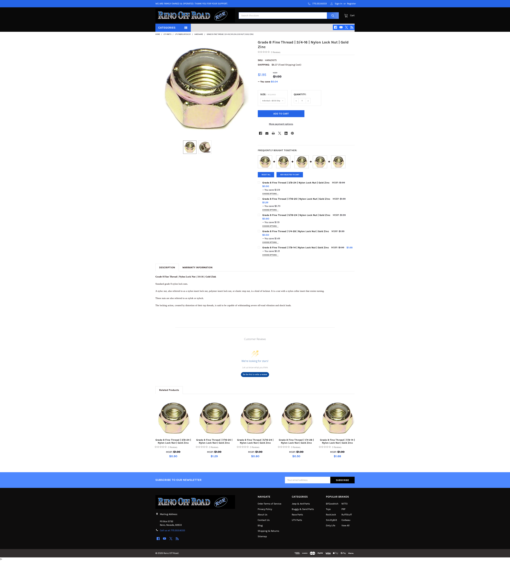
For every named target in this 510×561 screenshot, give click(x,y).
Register (351, 3)
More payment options (281, 124)
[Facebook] (335, 27)
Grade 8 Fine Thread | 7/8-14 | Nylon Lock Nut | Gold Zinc (337, 441)
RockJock (331, 514)
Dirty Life (330, 525)
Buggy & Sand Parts (303, 509)
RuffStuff (346, 514)
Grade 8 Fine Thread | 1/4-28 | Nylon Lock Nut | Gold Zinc (296, 441)
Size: (268, 94)
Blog (260, 525)
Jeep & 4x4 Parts (301, 503)
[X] (346, 27)
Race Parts (297, 514)
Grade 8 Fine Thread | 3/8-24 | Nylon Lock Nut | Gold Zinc (173, 441)
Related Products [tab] (169, 390)
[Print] (273, 133)
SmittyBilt (331, 520)
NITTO (344, 503)
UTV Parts (297, 520)
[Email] (267, 133)
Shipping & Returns (268, 530)
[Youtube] (341, 27)
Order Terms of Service (269, 503)
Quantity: (300, 94)
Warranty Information (197, 267)
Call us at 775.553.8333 (172, 530)
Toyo (328, 509)
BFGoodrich (332, 503)
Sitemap (262, 536)
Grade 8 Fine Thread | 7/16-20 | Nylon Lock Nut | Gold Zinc (214, 441)
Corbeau (345, 520)
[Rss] (352, 27)
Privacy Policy (265, 509)
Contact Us (264, 520)
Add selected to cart (289, 175)
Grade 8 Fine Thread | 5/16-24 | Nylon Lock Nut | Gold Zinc (255, 441)
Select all (266, 175)
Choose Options (269, 194)
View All (345, 525)
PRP (343, 509)
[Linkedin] (286, 133)
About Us (262, 514)
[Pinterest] (292, 133)
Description (167, 267)
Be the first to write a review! (255, 374)
